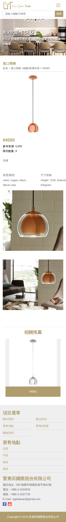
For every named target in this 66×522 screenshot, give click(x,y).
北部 (5, 448)
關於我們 (8, 419)
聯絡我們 (8, 432)
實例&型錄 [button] (42, 425)
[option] (33, 368)
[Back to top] (60, 513)
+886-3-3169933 (20, 489)
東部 (5, 468)
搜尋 (59, 13)
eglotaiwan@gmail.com (27, 499)
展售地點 (8, 425)
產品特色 (41, 419)
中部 (5, 455)
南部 (5, 462)
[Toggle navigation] (58, 5)
